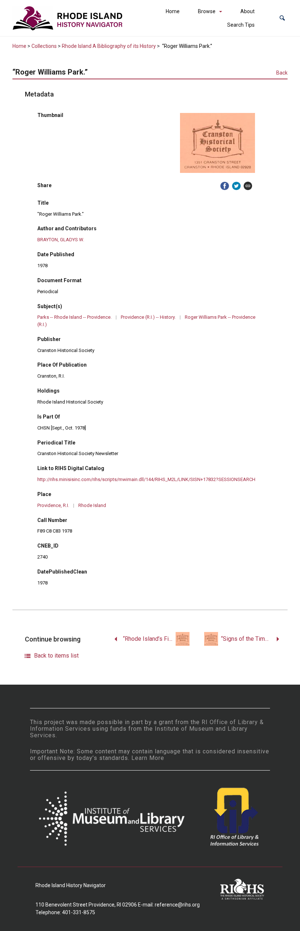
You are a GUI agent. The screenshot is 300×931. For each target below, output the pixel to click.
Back (282, 73)
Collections (44, 46)
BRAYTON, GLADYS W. (60, 239)
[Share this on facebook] (224, 186)
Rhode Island (92, 505)
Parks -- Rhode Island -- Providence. (74, 317)
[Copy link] (248, 186)
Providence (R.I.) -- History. (148, 317)
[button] (282, 18)
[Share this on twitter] (236, 186)
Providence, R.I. (53, 505)
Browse (206, 11)
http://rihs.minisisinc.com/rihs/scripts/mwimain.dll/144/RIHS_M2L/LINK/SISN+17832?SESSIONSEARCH (146, 479)
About (247, 11)
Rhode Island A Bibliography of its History (109, 46)
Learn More (147, 757)
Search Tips (241, 25)
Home (173, 11)
